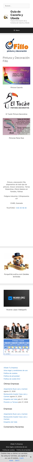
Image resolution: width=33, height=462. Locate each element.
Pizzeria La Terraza (11, 402)
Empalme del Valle (10, 399)
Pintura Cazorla (16, 76)
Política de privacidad (12, 376)
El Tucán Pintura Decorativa (16, 101)
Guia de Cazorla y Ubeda (16, 15)
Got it (17, 460)
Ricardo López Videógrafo (16, 298)
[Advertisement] (16, 161)
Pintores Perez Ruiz (16, 127)
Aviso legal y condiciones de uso (16, 370)
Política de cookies (10, 373)
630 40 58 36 (21, 208)
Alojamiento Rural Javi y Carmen (15, 389)
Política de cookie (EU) (12, 379)
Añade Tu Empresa (11, 368)
